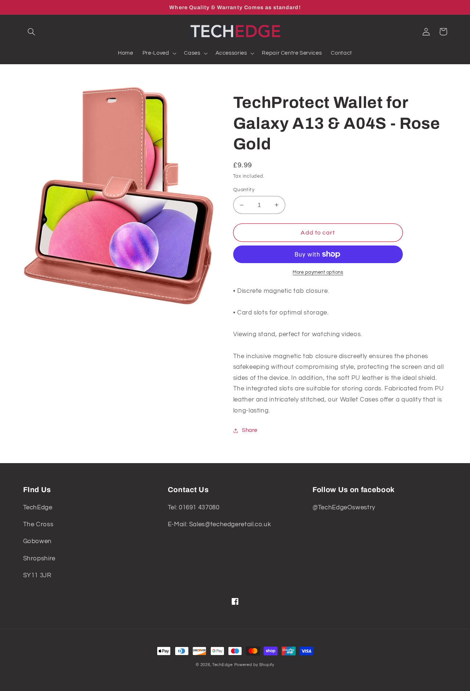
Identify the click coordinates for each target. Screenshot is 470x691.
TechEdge (222, 665)
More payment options (318, 272)
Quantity (243, 189)
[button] (31, 31)
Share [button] (249, 430)
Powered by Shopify (254, 665)
